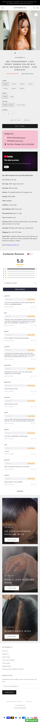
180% (12, 97)
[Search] (34, 8)
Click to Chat (19, 141)
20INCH (30, 84)
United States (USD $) (14, 701)
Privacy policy (6, 663)
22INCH (5, 88)
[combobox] (35, 283)
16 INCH (13, 84)
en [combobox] (30, 254)
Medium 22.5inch (8, 105)
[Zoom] (36, 14)
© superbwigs (20, 705)
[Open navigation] (3, 7)
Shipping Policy (6, 666)
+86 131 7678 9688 (27, 144)
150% (5, 97)
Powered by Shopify (20, 708)
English (29, 701)
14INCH (5, 84)
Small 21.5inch (21, 105)
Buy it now (20, 126)
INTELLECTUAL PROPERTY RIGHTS (13, 669)
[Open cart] (37, 8)
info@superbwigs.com (18, 138)
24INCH (13, 88)
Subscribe (9, 692)
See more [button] (31, 323)
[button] (19, 269)
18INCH (22, 84)
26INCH (22, 88)
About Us (5, 651)
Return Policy (6, 657)
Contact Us (5, 654)
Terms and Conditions (8, 660)
